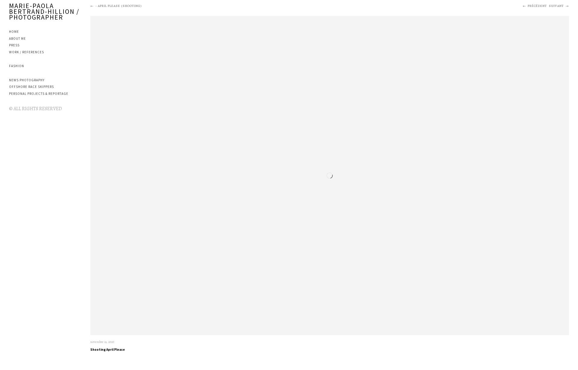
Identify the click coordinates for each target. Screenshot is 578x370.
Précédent (537, 6)
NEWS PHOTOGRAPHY (27, 80)
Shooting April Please (107, 349)
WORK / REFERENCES (26, 52)
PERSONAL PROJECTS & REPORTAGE (38, 94)
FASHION (16, 66)
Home (14, 32)
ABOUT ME (17, 38)
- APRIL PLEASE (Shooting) (118, 6)
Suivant (556, 6)
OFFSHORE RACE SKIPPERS (31, 87)
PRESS (14, 45)
